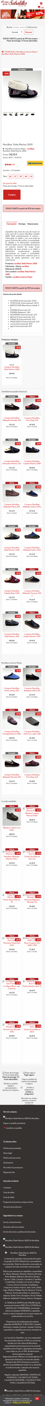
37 (15, 176)
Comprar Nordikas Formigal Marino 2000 (12, 732)
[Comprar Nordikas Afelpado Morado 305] (12, 415)
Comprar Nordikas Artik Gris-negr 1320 (32, 732)
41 (31, 176)
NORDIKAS (10, 52)
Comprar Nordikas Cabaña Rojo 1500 (11, 592)
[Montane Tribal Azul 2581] (12, 940)
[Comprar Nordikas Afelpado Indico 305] (32, 686)
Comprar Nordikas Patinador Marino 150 (12, 462)
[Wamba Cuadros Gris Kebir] (12, 825)
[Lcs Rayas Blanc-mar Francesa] (12, 983)
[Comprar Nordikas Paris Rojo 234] (32, 415)
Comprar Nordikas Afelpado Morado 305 (12, 419)
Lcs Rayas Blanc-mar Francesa (11, 987)
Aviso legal (7, 1153)
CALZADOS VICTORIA (27, 1377)
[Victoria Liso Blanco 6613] (32, 1027)
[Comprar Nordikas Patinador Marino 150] (12, 458)
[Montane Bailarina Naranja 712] (32, 897)
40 (26, 176)
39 (21, 176)
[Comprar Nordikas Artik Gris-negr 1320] (32, 729)
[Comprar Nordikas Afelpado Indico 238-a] (32, 502)
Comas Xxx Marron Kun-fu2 (32, 857)
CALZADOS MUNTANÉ (14, 1380)
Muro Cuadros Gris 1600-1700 (32, 944)
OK (37, 1398)
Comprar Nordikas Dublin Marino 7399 (32, 635)
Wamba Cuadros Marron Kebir (32, 814)
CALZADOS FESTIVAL (25, 1383)
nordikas (30, 149)
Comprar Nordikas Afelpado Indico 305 (32, 689)
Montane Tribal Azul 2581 (11, 944)
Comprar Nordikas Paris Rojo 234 (32, 419)
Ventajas (22, 224)
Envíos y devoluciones (12, 1222)
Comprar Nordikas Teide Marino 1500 (11, 549)
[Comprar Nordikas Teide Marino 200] (12, 631)
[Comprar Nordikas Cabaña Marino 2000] (32, 458)
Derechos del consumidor (13, 1227)
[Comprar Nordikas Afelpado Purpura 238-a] (32, 588)
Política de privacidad (12, 1148)
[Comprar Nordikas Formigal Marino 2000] (12, 729)
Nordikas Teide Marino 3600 (13, 54)
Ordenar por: (32, 27)
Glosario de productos (12, 1207)
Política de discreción (12, 1158)
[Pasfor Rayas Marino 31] (12, 897)
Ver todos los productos (13, 1167)
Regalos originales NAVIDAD (17, 1375)
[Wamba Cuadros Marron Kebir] (32, 811)
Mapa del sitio (9, 1172)
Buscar (9, 27)
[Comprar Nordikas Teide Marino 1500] (12, 545)
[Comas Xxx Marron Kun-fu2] (32, 854)
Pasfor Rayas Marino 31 (11, 901)
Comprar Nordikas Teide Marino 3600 (11, 368)
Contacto (7, 1187)
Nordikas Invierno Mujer (26, 52)
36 (10, 176)
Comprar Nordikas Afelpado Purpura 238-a (32, 593)
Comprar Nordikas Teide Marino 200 (11, 635)
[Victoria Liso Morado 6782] (12, 1027)
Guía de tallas (8, 1192)
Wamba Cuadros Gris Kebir (12, 829)
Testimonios (8, 1163)
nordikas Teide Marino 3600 (25, 263)
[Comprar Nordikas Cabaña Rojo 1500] (12, 588)
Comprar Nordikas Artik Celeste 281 (11, 689)
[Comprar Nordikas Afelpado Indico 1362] (32, 545)
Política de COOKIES (21, 1403)
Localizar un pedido (14, 1128)
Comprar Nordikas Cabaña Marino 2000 (32, 462)
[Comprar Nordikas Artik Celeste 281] (12, 686)
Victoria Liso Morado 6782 (11, 1030)
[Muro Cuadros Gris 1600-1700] (32, 940)
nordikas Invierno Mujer (23, 277)
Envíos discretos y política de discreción (19, 1232)
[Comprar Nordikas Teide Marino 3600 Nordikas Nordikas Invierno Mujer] (12, 362)
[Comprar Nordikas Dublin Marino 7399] (32, 631)
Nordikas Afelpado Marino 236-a (11, 857)
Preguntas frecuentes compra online (18, 1202)
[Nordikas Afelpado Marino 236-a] (12, 854)
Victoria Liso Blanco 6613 (32, 1030)
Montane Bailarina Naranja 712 (32, 901)
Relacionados (32, 224)
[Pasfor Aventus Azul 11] (32, 983)
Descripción (12, 224)
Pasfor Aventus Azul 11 (32, 986)
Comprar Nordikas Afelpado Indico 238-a (32, 505)
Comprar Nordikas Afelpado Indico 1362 (32, 549)
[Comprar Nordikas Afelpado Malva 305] (12, 502)
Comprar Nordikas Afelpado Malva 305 (11, 505)
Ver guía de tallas (10, 183)
